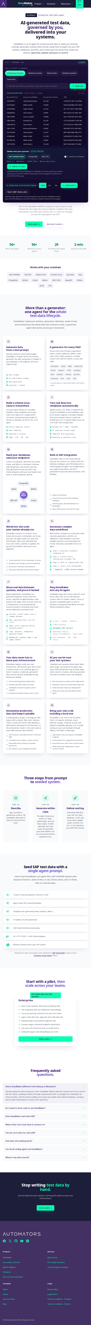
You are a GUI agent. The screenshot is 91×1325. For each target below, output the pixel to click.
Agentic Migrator (9, 1267)
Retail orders (52, 73)
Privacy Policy (52, 1289)
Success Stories (9, 1299)
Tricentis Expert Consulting (57, 1267)
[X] (10, 1241)
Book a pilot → (34, 224)
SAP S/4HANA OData (16, 156)
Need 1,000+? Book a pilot (17, 192)
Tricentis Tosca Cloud (43, 955)
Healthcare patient (69, 73)
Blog (4, 1304)
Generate (79, 86)
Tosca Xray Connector (11, 1262)
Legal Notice (52, 1294)
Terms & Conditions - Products (59, 1299)
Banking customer (35, 73)
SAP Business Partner (15, 73)
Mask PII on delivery (76, 157)
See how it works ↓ (55, 224)
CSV (49, 185)
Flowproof (7, 1272)
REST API (45, 156)
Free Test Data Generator (13, 1277)
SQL (56, 185)
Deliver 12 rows (18, 166)
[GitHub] (15, 1241)
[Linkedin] (27, 1241)
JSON (43, 185)
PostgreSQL (33, 156)
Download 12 (70, 185)
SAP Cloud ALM (58, 953)
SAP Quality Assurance (56, 1262)
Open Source (52, 1257)
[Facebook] (4, 1241)
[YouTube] (21, 1241)
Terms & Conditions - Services (59, 1304)
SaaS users (11, 79)
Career (5, 1294)
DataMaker (7, 1257)
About (5, 1289)
